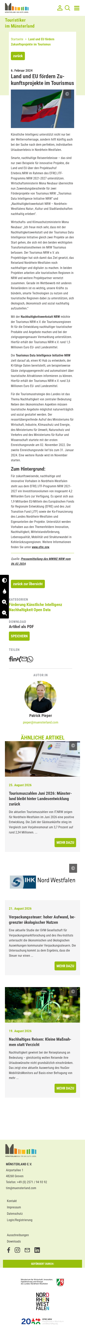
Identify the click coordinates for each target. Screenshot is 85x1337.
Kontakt (12, 1201)
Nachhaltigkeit (21, 609)
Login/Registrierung (19, 1220)
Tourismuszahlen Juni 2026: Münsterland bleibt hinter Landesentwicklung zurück (40, 798)
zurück (18, 56)
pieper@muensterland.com (40, 722)
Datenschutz (15, 1214)
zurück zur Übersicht (28, 584)
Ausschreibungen (18, 1235)
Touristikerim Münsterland (20, 23)
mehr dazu (65, 842)
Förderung (17, 604)
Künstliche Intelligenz (44, 604)
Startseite (17, 39)
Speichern (19, 636)
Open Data (42, 609)
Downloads (14, 1241)
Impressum (14, 1207)
